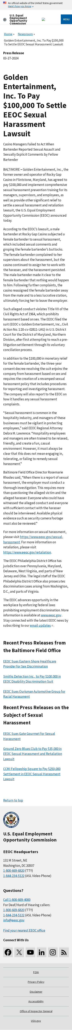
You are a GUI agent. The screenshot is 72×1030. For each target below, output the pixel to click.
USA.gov (36, 1021)
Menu (66, 19)
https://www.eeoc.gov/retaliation (27, 552)
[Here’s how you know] (36, 5)
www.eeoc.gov (51, 615)
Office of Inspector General (36, 1011)
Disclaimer (36, 991)
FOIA (36, 972)
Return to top (13, 800)
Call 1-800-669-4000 (16, 899)
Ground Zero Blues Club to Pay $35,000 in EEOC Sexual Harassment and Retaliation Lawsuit (32, 753)
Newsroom (25, 34)
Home (8, 34)
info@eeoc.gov (13, 920)
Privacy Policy (36, 982)
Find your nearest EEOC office (24, 930)
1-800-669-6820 (13, 870)
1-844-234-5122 (13, 876)
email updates (40, 625)
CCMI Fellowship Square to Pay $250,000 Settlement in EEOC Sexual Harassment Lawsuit (31, 774)
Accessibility (36, 1001)
